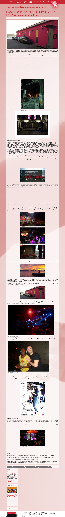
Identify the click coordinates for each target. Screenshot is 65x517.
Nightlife (50, 467)
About (11, 1)
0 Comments (18, 18)
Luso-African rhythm (10, 467)
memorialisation (29, 467)
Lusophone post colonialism (20, 467)
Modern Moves (13, 18)
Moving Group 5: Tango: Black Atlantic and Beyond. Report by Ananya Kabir (12, 495)
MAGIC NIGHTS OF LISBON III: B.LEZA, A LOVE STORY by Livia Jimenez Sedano (30, 13)
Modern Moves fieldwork (43, 467)
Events (35, 1)
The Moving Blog (51, 6)
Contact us (47, 1)
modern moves (35, 467)
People (14, 1)
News (38, 1)
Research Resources (30, 2)
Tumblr (44, 1)
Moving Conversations (18, 2)
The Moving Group (24, 2)
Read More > (9, 481)
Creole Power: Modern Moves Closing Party (11, 472)
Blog (40, 1)
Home (8, 1)
